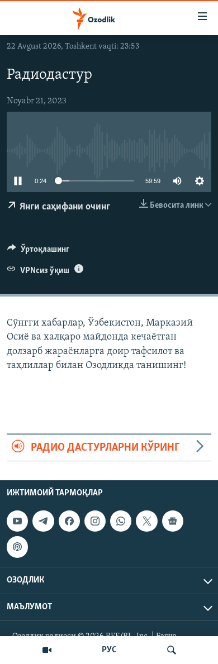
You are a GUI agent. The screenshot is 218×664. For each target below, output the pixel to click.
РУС (109, 650)
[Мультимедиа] (47, 650)
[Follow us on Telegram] (43, 521)
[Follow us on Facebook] (69, 521)
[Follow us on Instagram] (95, 521)
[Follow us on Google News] (172, 521)
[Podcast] (17, 547)
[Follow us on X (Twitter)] (146, 521)
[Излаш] (171, 650)
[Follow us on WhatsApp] (120, 521)
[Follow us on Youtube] (17, 521)
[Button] (38, 251)
